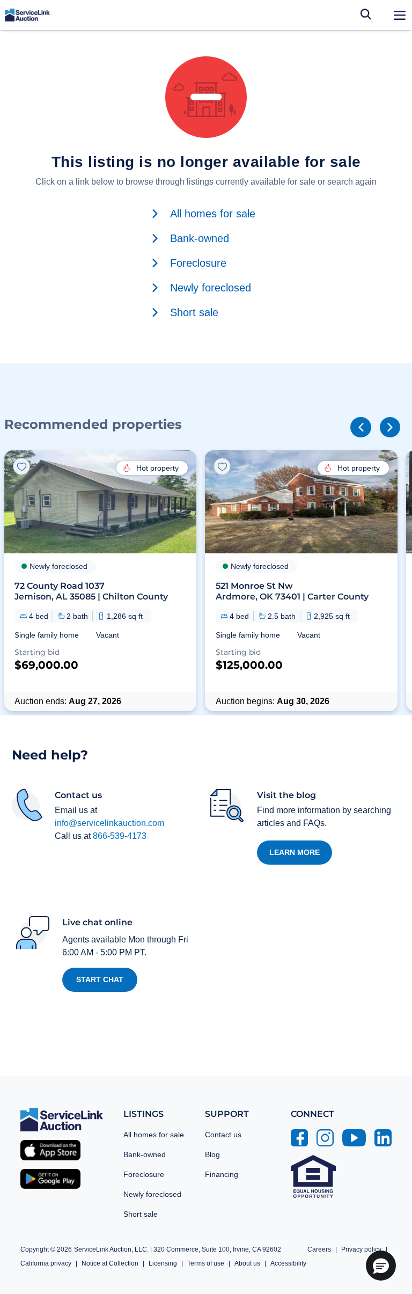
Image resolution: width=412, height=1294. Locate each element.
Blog (212, 1154)
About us (247, 1263)
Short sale (140, 1214)
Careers (319, 1249)
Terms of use (205, 1263)
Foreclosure (143, 1174)
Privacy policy (361, 1249)
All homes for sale (153, 1134)
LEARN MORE (294, 852)
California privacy (45, 1263)
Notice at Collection (110, 1263)
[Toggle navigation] (399, 15)
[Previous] (360, 427)
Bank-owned (144, 1154)
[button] (100, 580)
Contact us (223, 1134)
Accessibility (288, 1263)
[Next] (390, 427)
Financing (221, 1174)
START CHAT (99, 979)
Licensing (163, 1263)
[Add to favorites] (21, 466)
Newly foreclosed (152, 1194)
